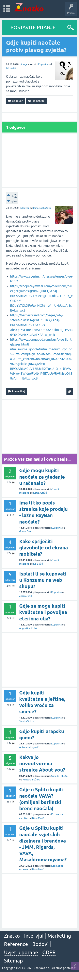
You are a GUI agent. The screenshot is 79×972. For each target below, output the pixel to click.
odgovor (24, 208)
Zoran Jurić (25, 596)
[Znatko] (29, 7)
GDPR (49, 952)
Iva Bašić (11, 68)
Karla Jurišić (40, 492)
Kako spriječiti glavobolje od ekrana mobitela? (43, 547)
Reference (16, 944)
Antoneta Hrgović (29, 747)
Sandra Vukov (26, 721)
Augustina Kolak (28, 628)
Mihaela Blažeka (42, 208)
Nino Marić (38, 818)
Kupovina (43, 64)
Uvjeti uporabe (21, 952)
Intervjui (33, 936)
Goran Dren (25, 531)
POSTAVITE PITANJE (33, 27)
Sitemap (13, 961)
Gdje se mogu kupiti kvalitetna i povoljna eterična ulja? (43, 612)
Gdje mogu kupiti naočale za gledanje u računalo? (42, 476)
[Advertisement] (39, 160)
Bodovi (40, 944)
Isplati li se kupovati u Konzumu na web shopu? (42, 580)
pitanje (24, 64)
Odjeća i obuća (59, 776)
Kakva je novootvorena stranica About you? (42, 763)
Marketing (59, 936)
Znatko (12, 936)
